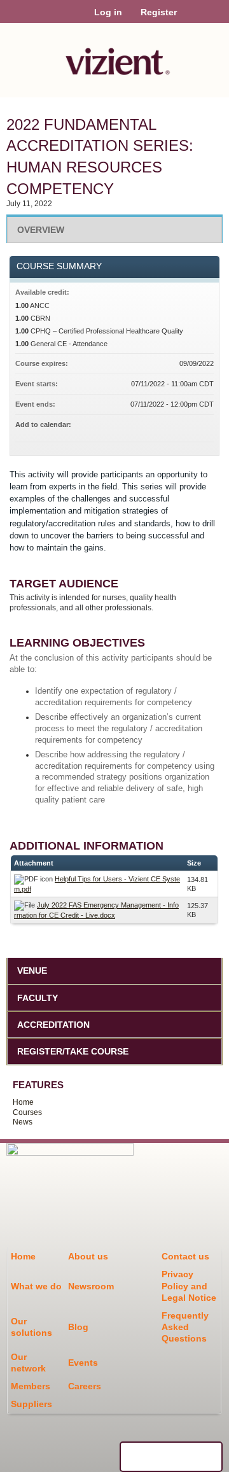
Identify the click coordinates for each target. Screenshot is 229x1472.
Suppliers (31, 1404)
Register (159, 12)
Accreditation (53, 1025)
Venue (32, 970)
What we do (36, 1286)
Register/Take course (72, 1051)
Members (30, 1386)
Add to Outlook (203, 426)
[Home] (114, 57)
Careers (84, 1386)
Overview (40, 230)
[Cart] (191, 18)
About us (88, 1256)
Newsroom (91, 1286)
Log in (108, 12)
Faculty (37, 998)
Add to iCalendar (187, 425)
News (22, 1122)
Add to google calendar (154, 426)
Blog (78, 1327)
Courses (27, 1112)
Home (23, 1102)
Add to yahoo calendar (170, 426)
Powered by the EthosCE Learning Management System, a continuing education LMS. (171, 1456)
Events (83, 1362)
